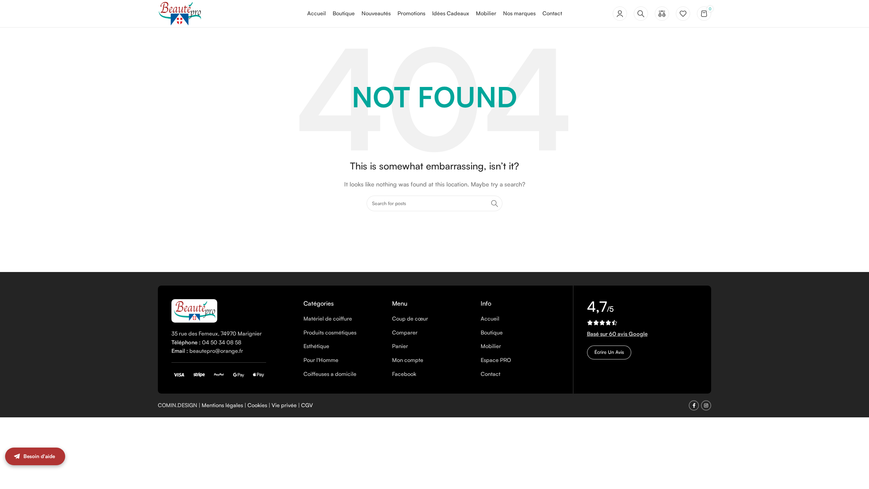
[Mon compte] (619, 13)
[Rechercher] (640, 13)
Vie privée (284, 405)
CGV (307, 405)
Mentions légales (222, 405)
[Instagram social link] (706, 405)
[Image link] (194, 310)
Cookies (257, 405)
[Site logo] (179, 13)
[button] (855, 463)
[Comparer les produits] (661, 13)
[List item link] (342, 318)
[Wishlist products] (683, 13)
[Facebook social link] (694, 405)
